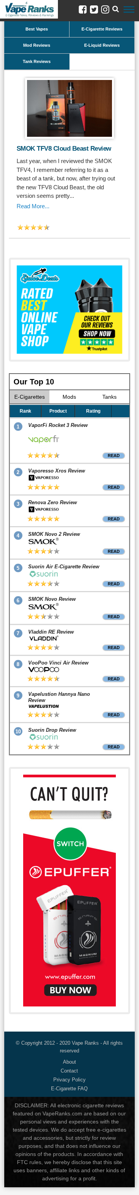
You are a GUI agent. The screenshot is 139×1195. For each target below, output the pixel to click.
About (69, 1062)
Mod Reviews (36, 45)
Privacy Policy (69, 1080)
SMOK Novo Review (52, 599)
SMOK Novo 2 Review (54, 534)
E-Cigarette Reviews (101, 29)
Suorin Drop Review (52, 730)
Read (114, 455)
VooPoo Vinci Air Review (58, 663)
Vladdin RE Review (51, 632)
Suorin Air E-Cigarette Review (63, 566)
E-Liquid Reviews (102, 45)
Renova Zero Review (52, 502)
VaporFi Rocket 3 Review (58, 425)
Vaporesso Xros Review (56, 471)
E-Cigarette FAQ (69, 1088)
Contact (69, 1071)
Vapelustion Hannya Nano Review (59, 697)
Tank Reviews (37, 61)
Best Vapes (36, 29)
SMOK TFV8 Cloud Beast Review (64, 148)
